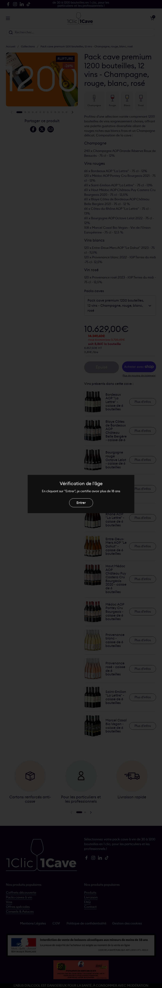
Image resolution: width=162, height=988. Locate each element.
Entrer (81, 503)
